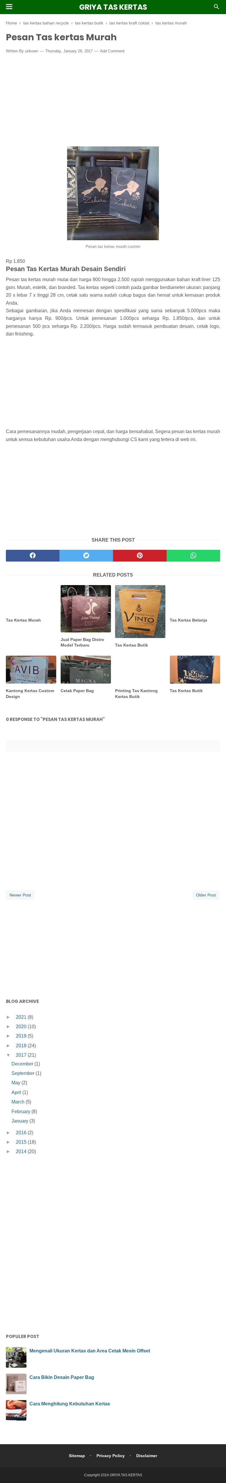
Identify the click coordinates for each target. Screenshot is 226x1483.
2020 (22, 1026)
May (16, 1082)
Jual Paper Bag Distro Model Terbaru (82, 642)
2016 (22, 1132)
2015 (22, 1142)
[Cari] (216, 8)
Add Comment (112, 51)
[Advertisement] (113, 101)
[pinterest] (140, 556)
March (18, 1101)
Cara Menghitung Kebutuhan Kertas (69, 1403)
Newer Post (20, 895)
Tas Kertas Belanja (188, 620)
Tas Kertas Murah (23, 620)
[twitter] (86, 556)
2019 (22, 1035)
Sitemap (77, 1455)
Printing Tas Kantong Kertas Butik (136, 693)
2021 (22, 1017)
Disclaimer (146, 1455)
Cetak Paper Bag (77, 690)
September (23, 1073)
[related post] (31, 599)
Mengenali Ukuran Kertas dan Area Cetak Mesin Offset (89, 1350)
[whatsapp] (193, 556)
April (16, 1092)
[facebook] (32, 556)
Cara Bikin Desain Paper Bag (61, 1377)
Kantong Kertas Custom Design (30, 693)
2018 (22, 1045)
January (20, 1120)
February (21, 1111)
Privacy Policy (111, 1455)
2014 (22, 1151)
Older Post (206, 895)
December (22, 1063)
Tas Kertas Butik (131, 645)
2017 (22, 1055)
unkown (31, 51)
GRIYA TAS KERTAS (113, 7)
